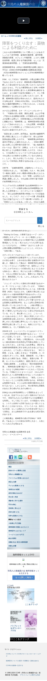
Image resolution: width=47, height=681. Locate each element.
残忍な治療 (12, 482)
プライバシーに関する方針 (30, 675)
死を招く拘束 (13, 497)
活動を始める (34, 661)
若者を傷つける (13, 512)
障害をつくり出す (14, 519)
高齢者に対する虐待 (15, 501)
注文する (20, 665)
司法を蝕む (12, 504)
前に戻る (29, 38)
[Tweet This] (16, 457)
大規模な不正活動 (14, 523)
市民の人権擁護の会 (15, 474)
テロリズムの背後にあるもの (18, 478)
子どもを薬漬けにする (16, 486)
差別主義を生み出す (15, 493)
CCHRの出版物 (15, 36)
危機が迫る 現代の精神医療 (18, 542)
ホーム (4, 36)
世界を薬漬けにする (15, 516)
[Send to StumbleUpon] (20, 457)
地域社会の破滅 (13, 489)
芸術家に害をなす (14, 508)
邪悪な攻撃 (12, 546)
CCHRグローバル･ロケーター (27, 654)
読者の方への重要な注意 (17, 470)
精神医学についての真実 (14, 661)
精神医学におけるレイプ (17, 531)
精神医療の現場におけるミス (18, 527)
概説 (10, 467)
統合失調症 (12, 538)
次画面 (38, 38)
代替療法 (26, 661)
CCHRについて (11, 654)
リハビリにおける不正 (16, 534)
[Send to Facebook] (11, 457)
